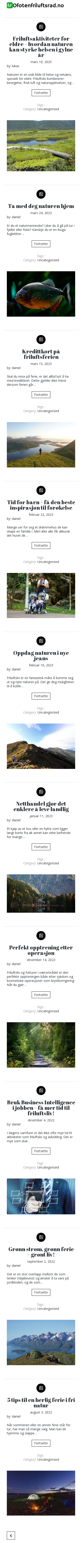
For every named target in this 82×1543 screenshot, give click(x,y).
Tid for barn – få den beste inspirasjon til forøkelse (41, 505)
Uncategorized (48, 109)
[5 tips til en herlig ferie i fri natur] (41, 1493)
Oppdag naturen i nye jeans (41, 655)
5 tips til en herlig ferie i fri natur (41, 1402)
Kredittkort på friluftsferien (41, 354)
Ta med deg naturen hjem (41, 206)
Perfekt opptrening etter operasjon (41, 950)
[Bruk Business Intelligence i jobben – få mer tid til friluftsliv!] (41, 1196)
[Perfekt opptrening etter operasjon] (41, 1045)
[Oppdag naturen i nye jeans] (41, 746)
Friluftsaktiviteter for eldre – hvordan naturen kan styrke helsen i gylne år (41, 47)
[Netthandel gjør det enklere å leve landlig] (41, 893)
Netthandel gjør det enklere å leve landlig (41, 806)
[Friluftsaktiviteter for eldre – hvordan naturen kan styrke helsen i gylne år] (41, 145)
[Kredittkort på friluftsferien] (41, 444)
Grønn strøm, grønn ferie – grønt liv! (41, 1251)
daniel (16, 217)
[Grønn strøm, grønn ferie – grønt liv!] (41, 1342)
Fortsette (41, 92)
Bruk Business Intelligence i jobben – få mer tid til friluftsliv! (41, 1108)
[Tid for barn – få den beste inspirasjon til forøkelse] (41, 595)
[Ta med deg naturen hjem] (41, 294)
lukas (15, 66)
